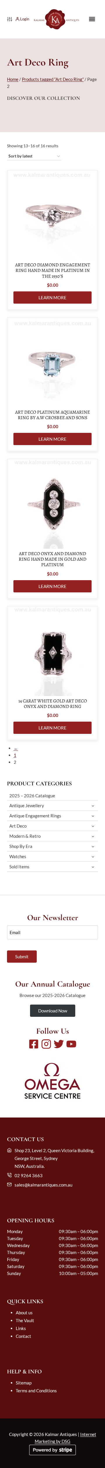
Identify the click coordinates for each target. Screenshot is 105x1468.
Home (12, 79)
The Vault (25, 1320)
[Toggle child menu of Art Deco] (93, 826)
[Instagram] (46, 1044)
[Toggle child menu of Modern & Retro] (93, 836)
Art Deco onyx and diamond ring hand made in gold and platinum (52, 559)
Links (21, 1328)
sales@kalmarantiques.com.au (43, 1184)
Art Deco (18, 825)
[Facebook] (34, 1044)
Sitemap (24, 1382)
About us (24, 1312)
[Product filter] (9, 19)
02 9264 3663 (29, 1175)
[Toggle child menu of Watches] (93, 856)
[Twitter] (59, 1044)
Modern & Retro (25, 836)
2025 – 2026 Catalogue (32, 795)
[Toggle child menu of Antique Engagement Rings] (93, 816)
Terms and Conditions (36, 1390)
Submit (22, 956)
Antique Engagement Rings (35, 815)
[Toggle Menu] (92, 19)
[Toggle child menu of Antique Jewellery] (93, 805)
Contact (23, 1336)
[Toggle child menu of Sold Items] (93, 867)
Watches (17, 856)
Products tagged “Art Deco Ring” (53, 79)
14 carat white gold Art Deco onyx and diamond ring (52, 703)
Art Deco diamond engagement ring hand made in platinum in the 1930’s (52, 270)
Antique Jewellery (26, 805)
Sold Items (19, 866)
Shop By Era (20, 846)
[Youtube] (71, 1044)
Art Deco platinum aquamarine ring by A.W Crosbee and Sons (52, 415)
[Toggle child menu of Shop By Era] (93, 846)
